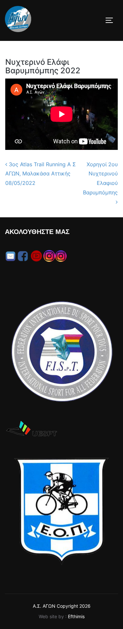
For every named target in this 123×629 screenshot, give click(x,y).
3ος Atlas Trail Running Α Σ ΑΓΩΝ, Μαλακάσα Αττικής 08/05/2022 (40, 174)
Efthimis (76, 616)
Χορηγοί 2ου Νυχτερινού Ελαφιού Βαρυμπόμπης (100, 178)
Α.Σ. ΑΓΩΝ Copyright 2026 (62, 606)
